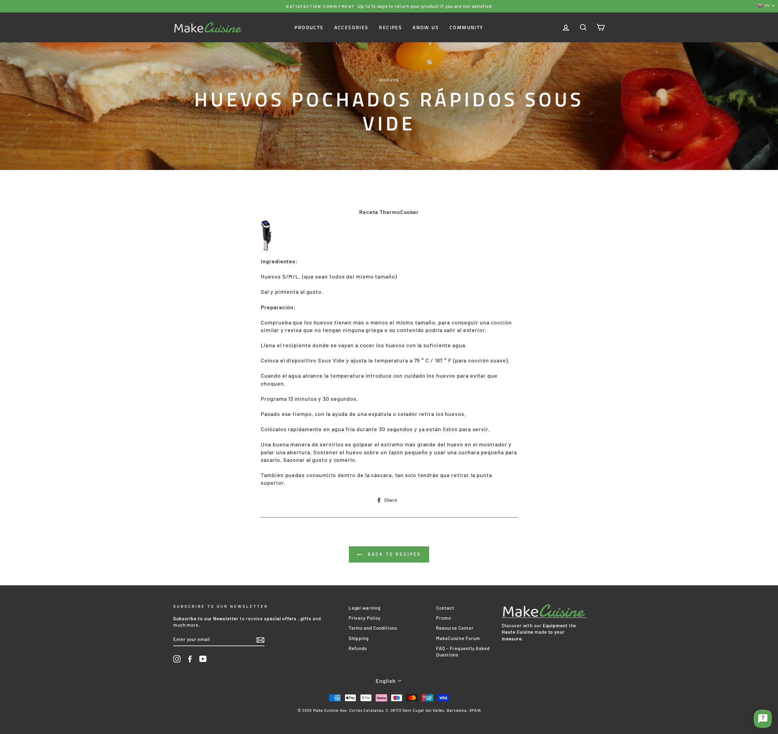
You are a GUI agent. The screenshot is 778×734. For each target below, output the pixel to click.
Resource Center (455, 628)
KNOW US (426, 27)
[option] (389, 6)
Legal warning (364, 608)
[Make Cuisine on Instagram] (177, 659)
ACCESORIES (351, 27)
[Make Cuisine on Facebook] (190, 659)
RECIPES (390, 27)
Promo (443, 618)
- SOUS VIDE (388, 80)
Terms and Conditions (373, 628)
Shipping (359, 638)
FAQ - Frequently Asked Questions (463, 651)
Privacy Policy (365, 618)
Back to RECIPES (393, 554)
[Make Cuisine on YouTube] (203, 659)
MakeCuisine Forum (458, 638)
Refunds (358, 648)
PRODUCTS (308, 27)
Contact (445, 608)
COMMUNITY (466, 27)
